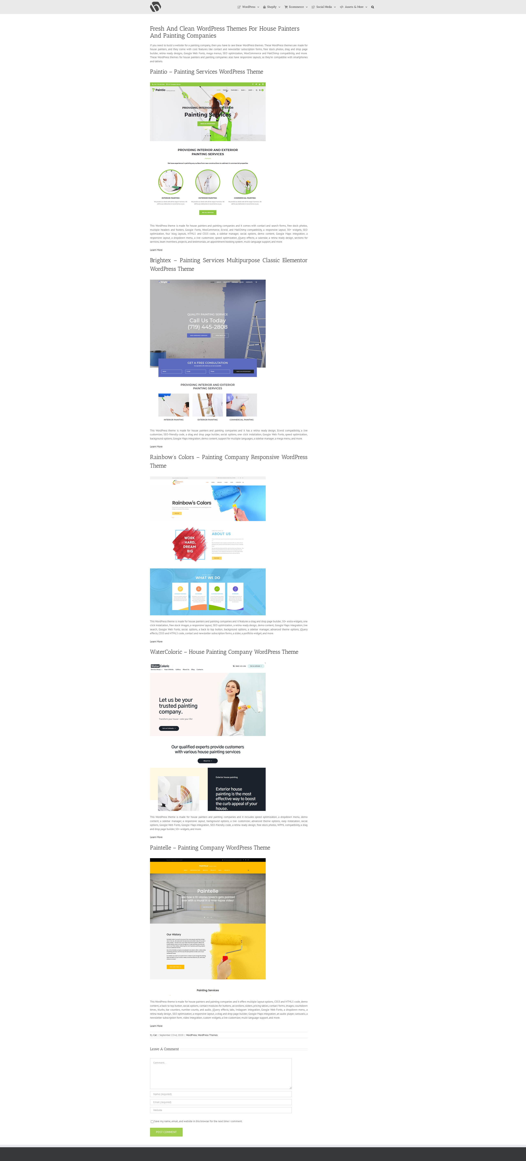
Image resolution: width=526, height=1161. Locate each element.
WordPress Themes (208, 1034)
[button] (372, 7)
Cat (155, 1034)
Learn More (156, 250)
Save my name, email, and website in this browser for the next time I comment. (198, 1121)
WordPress (191, 1034)
